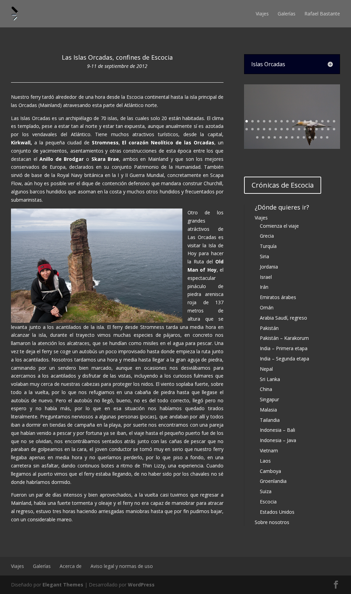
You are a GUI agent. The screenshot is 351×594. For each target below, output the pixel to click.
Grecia (267, 236)
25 (293, 129)
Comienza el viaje (279, 226)
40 (298, 137)
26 (299, 129)
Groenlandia (273, 481)
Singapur (269, 399)
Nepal (266, 369)
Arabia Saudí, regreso (283, 317)
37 (280, 137)
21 (270, 129)
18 (252, 129)
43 (315, 137)
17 (246, 129)
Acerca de (71, 566)
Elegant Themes (63, 584)
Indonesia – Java (278, 440)
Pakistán (269, 328)
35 (269, 137)
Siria (264, 256)
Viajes (262, 13)
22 (276, 129)
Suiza (265, 491)
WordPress (141, 584)
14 (322, 121)
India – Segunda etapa (284, 358)
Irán (264, 287)
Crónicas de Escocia (283, 185)
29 (316, 129)
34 (263, 137)
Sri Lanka (270, 379)
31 (328, 129)
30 (322, 129)
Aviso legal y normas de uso (121, 566)
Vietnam (269, 450)
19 (258, 129)
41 (304, 137)
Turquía (268, 246)
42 (309, 137)
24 (287, 129)
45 (327, 137)
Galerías (286, 13)
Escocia (268, 501)
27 (305, 129)
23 (281, 129)
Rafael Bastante (322, 13)
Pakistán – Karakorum (284, 338)
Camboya (270, 471)
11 (305, 121)
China (266, 389)
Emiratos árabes (278, 297)
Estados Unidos (277, 512)
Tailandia (270, 420)
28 (311, 129)
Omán (267, 307)
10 (299, 121)
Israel (266, 277)
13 (316, 121)
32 (334, 129)
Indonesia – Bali (277, 430)
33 (257, 137)
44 (321, 137)
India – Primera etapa (283, 348)
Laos (265, 461)
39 (292, 137)
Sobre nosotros (272, 522)
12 (311, 121)
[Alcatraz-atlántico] (292, 147)
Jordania (269, 266)
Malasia (268, 409)
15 (328, 121)
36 (275, 137)
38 (286, 137)
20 (264, 129)
